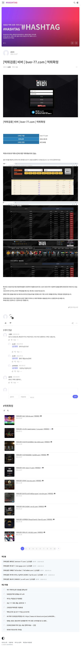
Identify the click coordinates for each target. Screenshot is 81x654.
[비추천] (10, 323)
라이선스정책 (18, 642)
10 (54, 549)
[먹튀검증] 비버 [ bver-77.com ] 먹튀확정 (30, 62)
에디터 (32, 397)
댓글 (14, 340)
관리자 (12, 52)
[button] (72, 43)
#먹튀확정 (8, 406)
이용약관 (11, 642)
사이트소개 (4, 642)
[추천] (5, 323)
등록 (75, 396)
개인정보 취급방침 (27, 642)
